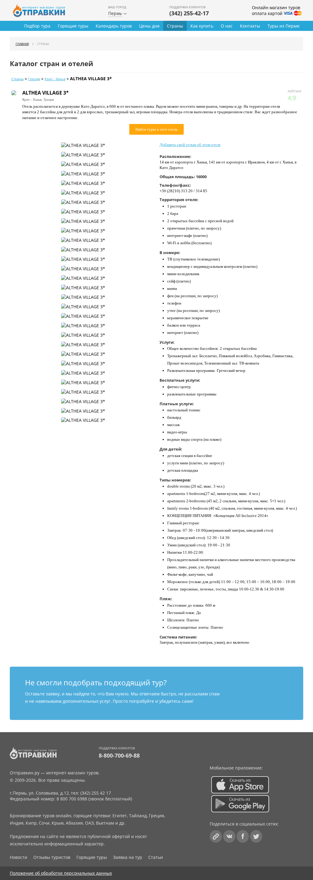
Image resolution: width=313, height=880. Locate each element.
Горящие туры (73, 26)
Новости (18, 857)
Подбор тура (37, 26)
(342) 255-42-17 (189, 13)
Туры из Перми (283, 26)
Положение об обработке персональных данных (61, 873)
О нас (227, 26)
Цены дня (149, 26)
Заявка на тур (127, 857)
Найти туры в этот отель (156, 129)
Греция (34, 79)
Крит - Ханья (55, 79)
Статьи (155, 857)
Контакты (250, 26)
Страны (175, 26)
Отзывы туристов (51, 857)
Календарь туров (114, 26)
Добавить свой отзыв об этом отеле (190, 144)
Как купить (201, 26)
